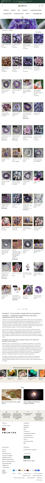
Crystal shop (4, 30)
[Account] (39, 6)
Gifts (19, 10)
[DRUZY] (22, 5)
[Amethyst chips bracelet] (28, 175)
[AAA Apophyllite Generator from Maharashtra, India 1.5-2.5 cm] (38, 84)
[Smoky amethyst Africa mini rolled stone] (28, 38)
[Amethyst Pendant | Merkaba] (6, 153)
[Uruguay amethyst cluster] (17, 198)
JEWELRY (13, 10)
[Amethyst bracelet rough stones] (17, 107)
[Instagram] (7, 432)
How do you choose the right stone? (11, 402)
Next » (26, 309)
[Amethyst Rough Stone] (17, 38)
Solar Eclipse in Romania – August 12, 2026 (32, 402)
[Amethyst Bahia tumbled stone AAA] (6, 107)
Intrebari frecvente (6, 453)
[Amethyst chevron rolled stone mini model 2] (38, 130)
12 (22, 309)
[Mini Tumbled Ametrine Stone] (38, 61)
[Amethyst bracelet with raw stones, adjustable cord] (6, 244)
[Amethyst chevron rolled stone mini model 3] (17, 61)
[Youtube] (9, 432)
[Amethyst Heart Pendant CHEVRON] (28, 221)
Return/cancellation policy (8, 461)
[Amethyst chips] (38, 107)
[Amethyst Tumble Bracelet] (6, 175)
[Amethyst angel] (38, 175)
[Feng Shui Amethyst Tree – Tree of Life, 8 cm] (28, 267)
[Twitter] (2, 432)
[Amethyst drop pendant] (6, 290)
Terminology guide (6, 463)
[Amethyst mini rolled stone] (6, 38)
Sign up (27, 457)
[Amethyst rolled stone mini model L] (38, 38)
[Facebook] (5, 432)
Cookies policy (5, 467)
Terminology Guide (37, 13)
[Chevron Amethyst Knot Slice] (28, 290)
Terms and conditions (7, 455)
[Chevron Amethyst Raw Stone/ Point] (17, 175)
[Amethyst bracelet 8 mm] (17, 84)
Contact (4, 449)
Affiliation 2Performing (7, 459)
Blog (23, 17)
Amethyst (11, 30)
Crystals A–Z (25, 10)
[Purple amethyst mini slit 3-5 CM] (17, 221)
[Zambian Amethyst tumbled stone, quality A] (28, 61)
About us (4, 451)
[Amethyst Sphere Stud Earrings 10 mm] (38, 244)
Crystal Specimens (7, 13)
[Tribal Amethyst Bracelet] (28, 244)
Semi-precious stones (10, 357)
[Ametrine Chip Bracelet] (28, 153)
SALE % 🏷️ (28, 13)
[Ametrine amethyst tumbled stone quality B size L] (28, 130)
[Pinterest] (13, 432)
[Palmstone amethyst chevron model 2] (38, 221)
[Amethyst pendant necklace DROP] (38, 198)
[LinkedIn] (15, 432)
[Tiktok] (11, 432)
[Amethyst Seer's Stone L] (17, 267)
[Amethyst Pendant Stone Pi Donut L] (38, 290)
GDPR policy (5, 465)
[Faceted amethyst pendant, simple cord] (38, 267)
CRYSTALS (6, 10)
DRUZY (3, 471)
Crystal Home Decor (18, 13)
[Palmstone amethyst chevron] (6, 221)
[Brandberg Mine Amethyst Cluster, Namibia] (6, 61)
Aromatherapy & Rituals (35, 10)
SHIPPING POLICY (7, 457)
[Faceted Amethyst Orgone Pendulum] (28, 84)
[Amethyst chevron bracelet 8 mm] (6, 84)
